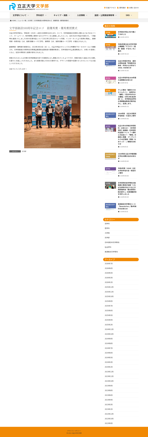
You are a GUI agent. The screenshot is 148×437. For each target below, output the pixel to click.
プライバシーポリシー (74, 431)
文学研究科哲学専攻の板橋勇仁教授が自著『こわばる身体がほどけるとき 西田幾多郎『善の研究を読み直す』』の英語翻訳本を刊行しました (127, 188)
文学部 (24, 151)
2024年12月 (109, 329)
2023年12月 (109, 371)
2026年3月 (109, 277)
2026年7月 (109, 263)
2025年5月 (109, 315)
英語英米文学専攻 (111, 252)
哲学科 (107, 228)
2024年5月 (109, 357)
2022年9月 (109, 423)
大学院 (107, 233)
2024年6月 (109, 353)
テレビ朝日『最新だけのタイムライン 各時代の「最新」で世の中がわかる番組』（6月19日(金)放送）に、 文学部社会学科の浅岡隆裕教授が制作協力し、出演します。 (127, 97)
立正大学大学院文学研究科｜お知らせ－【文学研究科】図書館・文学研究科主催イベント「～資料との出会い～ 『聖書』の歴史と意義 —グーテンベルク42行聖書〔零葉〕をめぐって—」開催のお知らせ (127, 134)
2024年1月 (109, 367)
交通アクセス (111, 7)
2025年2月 (109, 324)
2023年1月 (109, 409)
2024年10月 (109, 334)
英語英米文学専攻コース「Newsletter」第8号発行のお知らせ (127, 206)
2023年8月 (109, 390)
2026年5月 (109, 273)
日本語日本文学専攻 (112, 242)
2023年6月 (109, 395)
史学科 (107, 223)
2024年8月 (109, 343)
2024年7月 (109, 348)
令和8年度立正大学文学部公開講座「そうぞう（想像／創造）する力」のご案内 (127, 47)
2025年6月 (109, 310)
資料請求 (122, 7)
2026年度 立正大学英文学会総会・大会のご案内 (127, 114)
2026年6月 (109, 268)
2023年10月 (109, 381)
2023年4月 (109, 400)
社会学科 (108, 247)
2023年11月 (109, 376)
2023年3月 (109, 404)
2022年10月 (109, 418)
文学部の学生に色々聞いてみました (127, 33)
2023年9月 (109, 385)
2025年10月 (109, 296)
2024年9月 (109, 338)
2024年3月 (109, 362)
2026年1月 (109, 282)
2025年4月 (109, 320)
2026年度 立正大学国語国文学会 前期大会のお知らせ (127, 156)
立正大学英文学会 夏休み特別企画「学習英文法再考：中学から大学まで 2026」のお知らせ (127, 64)
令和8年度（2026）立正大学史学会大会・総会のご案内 (127, 170)
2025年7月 (109, 306)
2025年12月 (109, 287)
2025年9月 (109, 301)
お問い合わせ (134, 7)
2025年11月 (109, 291)
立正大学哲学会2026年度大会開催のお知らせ (127, 78)
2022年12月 (109, 414)
